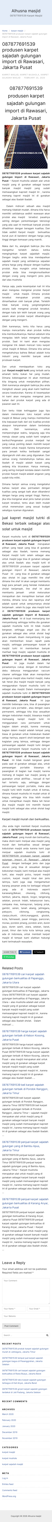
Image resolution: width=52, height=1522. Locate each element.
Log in (5, 1478)
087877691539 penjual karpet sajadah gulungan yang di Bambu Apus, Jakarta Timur (25, 1146)
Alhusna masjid (26, 10)
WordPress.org (9, 1496)
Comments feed (9, 1490)
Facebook (26, 952)
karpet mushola (29, 74)
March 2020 (8, 1414)
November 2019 (9, 1438)
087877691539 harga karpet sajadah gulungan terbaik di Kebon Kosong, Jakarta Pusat (24, 1035)
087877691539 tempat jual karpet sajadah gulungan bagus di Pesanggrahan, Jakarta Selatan (22, 1361)
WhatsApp (9, 957)
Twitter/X (40, 952)
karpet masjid (17, 31)
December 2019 (9, 1432)
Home (5, 31)
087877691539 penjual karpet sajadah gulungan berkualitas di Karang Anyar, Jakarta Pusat (25, 1203)
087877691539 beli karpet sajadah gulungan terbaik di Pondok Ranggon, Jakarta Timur (25, 1089)
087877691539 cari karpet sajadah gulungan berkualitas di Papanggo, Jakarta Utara (23, 978)
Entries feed (7, 1484)
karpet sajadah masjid (12, 1464)
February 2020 (9, 1420)
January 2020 (8, 1426)
